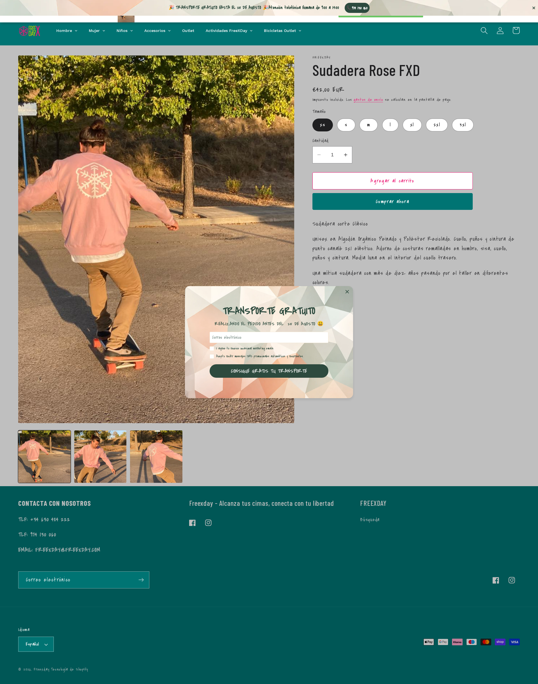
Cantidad (320, 141)
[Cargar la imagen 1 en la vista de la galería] (44, 456)
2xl (436, 124)
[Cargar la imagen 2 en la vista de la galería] (100, 456)
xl (412, 124)
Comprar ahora (392, 201)
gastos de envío (368, 99)
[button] (484, 30)
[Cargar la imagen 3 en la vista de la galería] (156, 456)
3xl (463, 124)
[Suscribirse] (141, 579)
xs (323, 124)
